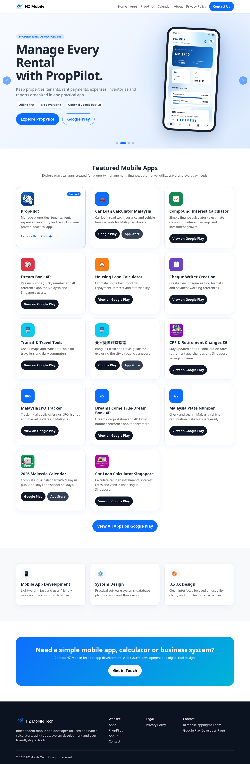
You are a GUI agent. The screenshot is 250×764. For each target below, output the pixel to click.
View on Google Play (188, 238)
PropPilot (147, 6)
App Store (132, 234)
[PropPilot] (123, 143)
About (178, 6)
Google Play (78, 119)
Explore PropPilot (37, 119)
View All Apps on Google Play (125, 526)
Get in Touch (125, 670)
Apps (134, 6)
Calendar (164, 6)
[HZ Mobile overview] (117, 143)
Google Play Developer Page (204, 730)
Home (122, 6)
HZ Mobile (35, 6)
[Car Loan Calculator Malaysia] (129, 143)
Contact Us (221, 6)
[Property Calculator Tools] (133, 143)
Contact (114, 741)
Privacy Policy (196, 6)
